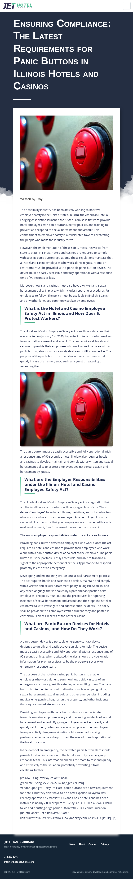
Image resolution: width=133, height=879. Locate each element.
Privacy (105, 844)
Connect (92, 844)
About (82, 844)
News (72, 844)
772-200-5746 (11, 857)
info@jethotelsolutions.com (19, 862)
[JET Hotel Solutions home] (17, 5)
